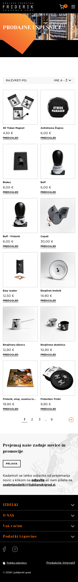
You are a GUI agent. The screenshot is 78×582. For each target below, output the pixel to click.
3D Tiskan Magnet (13, 127)
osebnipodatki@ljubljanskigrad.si (29, 485)
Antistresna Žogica (52, 127)
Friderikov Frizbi (51, 399)
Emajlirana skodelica (53, 344)
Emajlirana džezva (14, 344)
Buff (43, 182)
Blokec (7, 182)
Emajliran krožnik (51, 290)
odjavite (37, 480)
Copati (44, 236)
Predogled (10, 137)
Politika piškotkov (17, 562)
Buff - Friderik (11, 236)
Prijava (12, 463)
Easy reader (10, 290)
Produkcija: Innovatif (60, 562)
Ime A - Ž (60, 80)
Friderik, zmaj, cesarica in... (19, 399)
